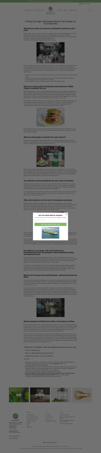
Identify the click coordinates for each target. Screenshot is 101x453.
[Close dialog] (67, 214)
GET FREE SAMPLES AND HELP (50, 224)
